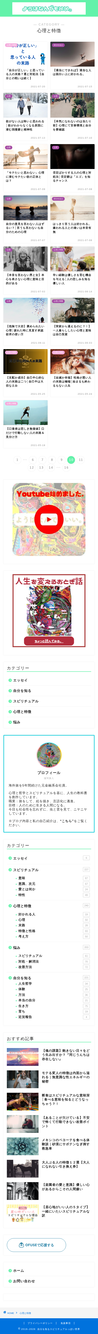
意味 (53, 878)
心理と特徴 (22, 712)
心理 (53, 919)
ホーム (18, 1270)
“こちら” (67, 821)
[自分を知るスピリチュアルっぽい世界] (49, 12)
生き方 (53, 1006)
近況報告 (52, 1017)
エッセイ (20, 680)
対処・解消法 (53, 961)
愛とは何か (53, 889)
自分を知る (22, 691)
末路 (53, 925)
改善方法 (53, 967)
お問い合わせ (24, 1281)
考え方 (53, 936)
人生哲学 (53, 983)
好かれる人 (53, 914)
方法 (53, 995)
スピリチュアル (26, 701)
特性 (53, 895)
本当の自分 (53, 1000)
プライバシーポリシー (40, 1323)
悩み (17, 722)
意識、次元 (53, 883)
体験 (53, 989)
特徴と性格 (53, 931)
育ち (53, 1011)
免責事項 (66, 1323)
